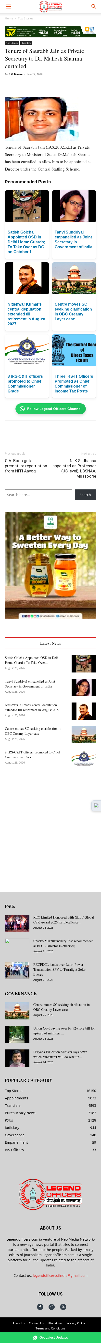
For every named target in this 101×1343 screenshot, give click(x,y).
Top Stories (25, 18)
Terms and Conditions (50, 1328)
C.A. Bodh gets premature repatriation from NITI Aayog (26, 465)
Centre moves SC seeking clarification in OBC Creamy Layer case (33, 731)
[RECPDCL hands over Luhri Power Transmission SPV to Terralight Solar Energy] (17, 970)
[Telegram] (82, 85)
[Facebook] (25, 85)
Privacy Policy (75, 1323)
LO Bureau (16, 74)
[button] (8, 6)
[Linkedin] (59, 85)
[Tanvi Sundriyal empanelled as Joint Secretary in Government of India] (84, 687)
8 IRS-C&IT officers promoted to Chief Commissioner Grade (32, 754)
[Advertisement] (50, 825)
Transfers (26, 43)
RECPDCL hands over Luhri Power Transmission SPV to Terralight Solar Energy (59, 969)
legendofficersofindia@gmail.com (60, 1275)
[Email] (70, 85)
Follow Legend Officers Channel (54, 409)
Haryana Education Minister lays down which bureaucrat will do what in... (60, 1054)
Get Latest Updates (53, 1337)
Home (9, 18)
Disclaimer (55, 1323)
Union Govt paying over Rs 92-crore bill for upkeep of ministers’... (64, 1030)
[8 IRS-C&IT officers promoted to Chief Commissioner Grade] (84, 758)
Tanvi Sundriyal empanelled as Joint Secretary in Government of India (30, 683)
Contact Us (36, 1323)
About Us (19, 1323)
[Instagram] (52, 1307)
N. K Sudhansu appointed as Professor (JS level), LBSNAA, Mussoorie (74, 468)
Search (85, 494)
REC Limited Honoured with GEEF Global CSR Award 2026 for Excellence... (63, 919)
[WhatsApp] (48, 85)
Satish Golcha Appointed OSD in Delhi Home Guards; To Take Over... (32, 660)
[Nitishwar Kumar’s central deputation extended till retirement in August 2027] (84, 711)
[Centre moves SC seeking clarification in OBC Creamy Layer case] (84, 734)
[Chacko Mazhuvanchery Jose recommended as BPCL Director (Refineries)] (17, 947)
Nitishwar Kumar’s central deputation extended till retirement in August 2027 (26, 314)
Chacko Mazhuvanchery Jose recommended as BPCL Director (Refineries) (63, 943)
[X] (36, 85)
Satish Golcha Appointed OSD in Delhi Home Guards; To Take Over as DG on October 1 (26, 242)
